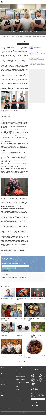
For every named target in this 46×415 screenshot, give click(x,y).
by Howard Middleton (19, 32)
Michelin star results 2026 (5, 378)
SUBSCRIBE (9, 268)
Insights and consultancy (20, 376)
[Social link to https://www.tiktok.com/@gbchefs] (39, 369)
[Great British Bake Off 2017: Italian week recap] (11, 310)
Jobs (17, 392)
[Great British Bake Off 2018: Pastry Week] (8, 327)
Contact (17, 370)
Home (2, 370)
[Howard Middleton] (8, 292)
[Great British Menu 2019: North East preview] (14, 100)
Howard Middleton (37, 47)
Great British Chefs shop (20, 379)
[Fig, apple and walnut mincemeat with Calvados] (34, 346)
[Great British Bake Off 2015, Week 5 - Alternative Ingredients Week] (38, 327)
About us (17, 389)
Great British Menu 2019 (23, 43)
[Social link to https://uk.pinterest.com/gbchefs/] (33, 369)
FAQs (17, 386)
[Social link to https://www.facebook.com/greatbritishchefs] (31, 369)
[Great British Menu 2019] (38, 292)
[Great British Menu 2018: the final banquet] (11, 346)
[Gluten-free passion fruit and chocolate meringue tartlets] (34, 310)
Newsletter (3, 395)
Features (2, 387)
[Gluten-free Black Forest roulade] (23, 292)
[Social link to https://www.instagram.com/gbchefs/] (35, 369)
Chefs (2, 376)
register (9, 277)
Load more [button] (22, 361)
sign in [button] (5, 277)
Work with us (18, 373)
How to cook (3, 389)
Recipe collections (4, 384)
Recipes (2, 373)
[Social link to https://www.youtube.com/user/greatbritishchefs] (37, 369)
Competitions (3, 392)
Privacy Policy (18, 397)
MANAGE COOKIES (23, 412)
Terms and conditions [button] (5, 270)
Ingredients (3, 381)
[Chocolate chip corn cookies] (23, 327)
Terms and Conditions (20, 400)
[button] (44, 2)
